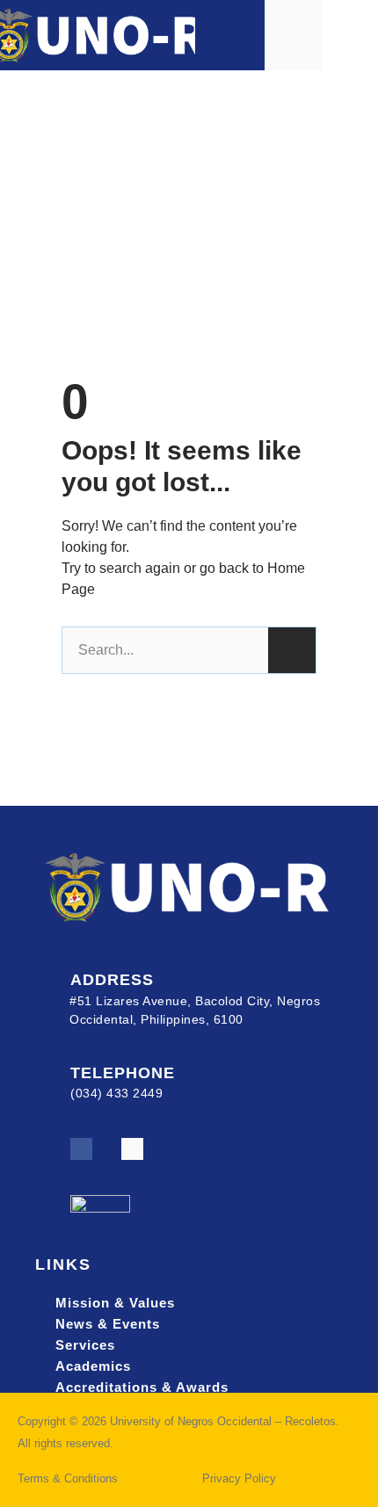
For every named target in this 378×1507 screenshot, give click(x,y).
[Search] (292, 650)
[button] (350, 34)
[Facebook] (81, 1149)
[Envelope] (132, 1149)
